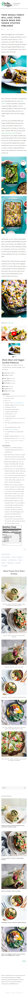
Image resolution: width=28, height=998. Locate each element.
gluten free (13, 560)
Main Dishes (6, 554)
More (24, 961)
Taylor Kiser (10, 323)
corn (13, 557)
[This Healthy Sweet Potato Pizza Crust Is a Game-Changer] (14, 756)
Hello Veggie (10, 4)
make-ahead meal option (8, 133)
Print (15, 356)
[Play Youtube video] (14, 334)
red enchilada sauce (18, 403)
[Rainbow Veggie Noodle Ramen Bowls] (14, 695)
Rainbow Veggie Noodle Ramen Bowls (14, 697)
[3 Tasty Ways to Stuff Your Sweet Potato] (14, 633)
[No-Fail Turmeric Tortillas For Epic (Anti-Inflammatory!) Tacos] (14, 725)
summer (4, 566)
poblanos (10, 563)
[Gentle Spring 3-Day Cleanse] (14, 664)
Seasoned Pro (19, 992)
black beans (6, 557)
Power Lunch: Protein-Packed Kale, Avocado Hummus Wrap (13, 826)
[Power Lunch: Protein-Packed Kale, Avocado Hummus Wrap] (14, 601)
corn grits (11, 429)
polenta (18, 563)
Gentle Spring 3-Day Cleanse (14, 667)
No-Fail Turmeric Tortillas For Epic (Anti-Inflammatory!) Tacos (13, 955)
